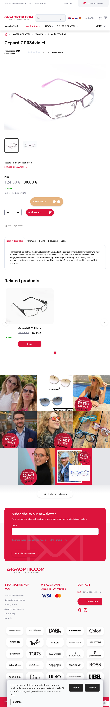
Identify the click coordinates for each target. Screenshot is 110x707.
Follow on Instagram (57, 494)
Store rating (9, 614)
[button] (55, 352)
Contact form (92, 601)
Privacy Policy (10, 604)
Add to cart (34, 212)
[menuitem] (13, 26)
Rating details (57, 52)
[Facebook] (79, 609)
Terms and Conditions (14, 3)
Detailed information (14, 167)
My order (8, 618)
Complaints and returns (37, 3)
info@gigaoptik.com (92, 592)
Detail (29, 344)
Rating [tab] (42, 241)
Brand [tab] (63, 241)
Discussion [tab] (53, 241)
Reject (76, 687)
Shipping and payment (14, 609)
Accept (92, 687)
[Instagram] (85, 609)
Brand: (9, 54)
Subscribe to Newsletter (25, 553)
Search (62, 18)
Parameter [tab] (31, 241)
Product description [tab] (14, 241)
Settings (17, 702)
